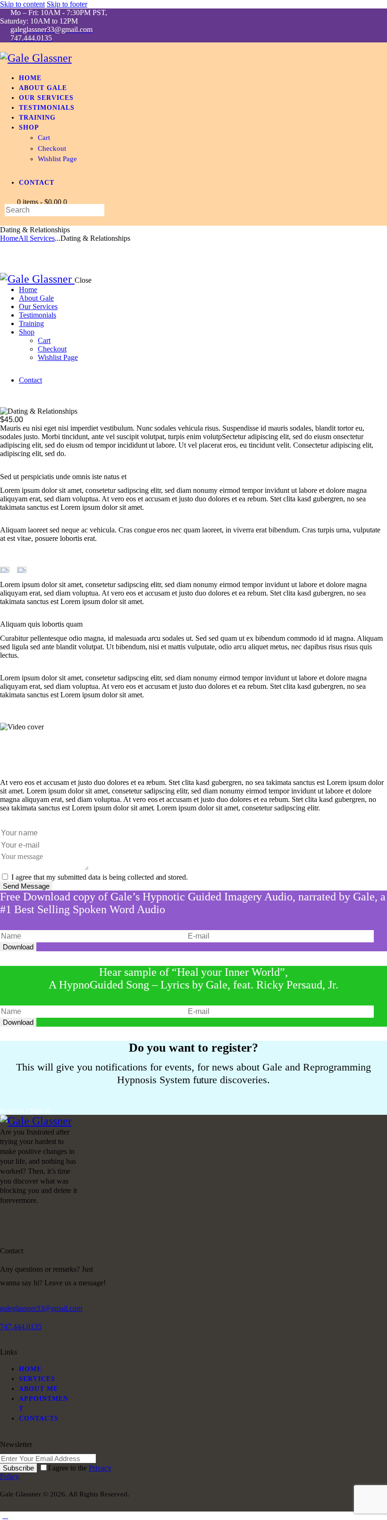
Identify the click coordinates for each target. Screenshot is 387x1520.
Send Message (26, 886)
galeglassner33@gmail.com (41, 1308)
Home (9, 238)
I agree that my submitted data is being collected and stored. (99, 877)
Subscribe (18, 1468)
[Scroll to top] (5, 1516)
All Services (36, 238)
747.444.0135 (21, 1327)
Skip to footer (67, 4)
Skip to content (22, 4)
